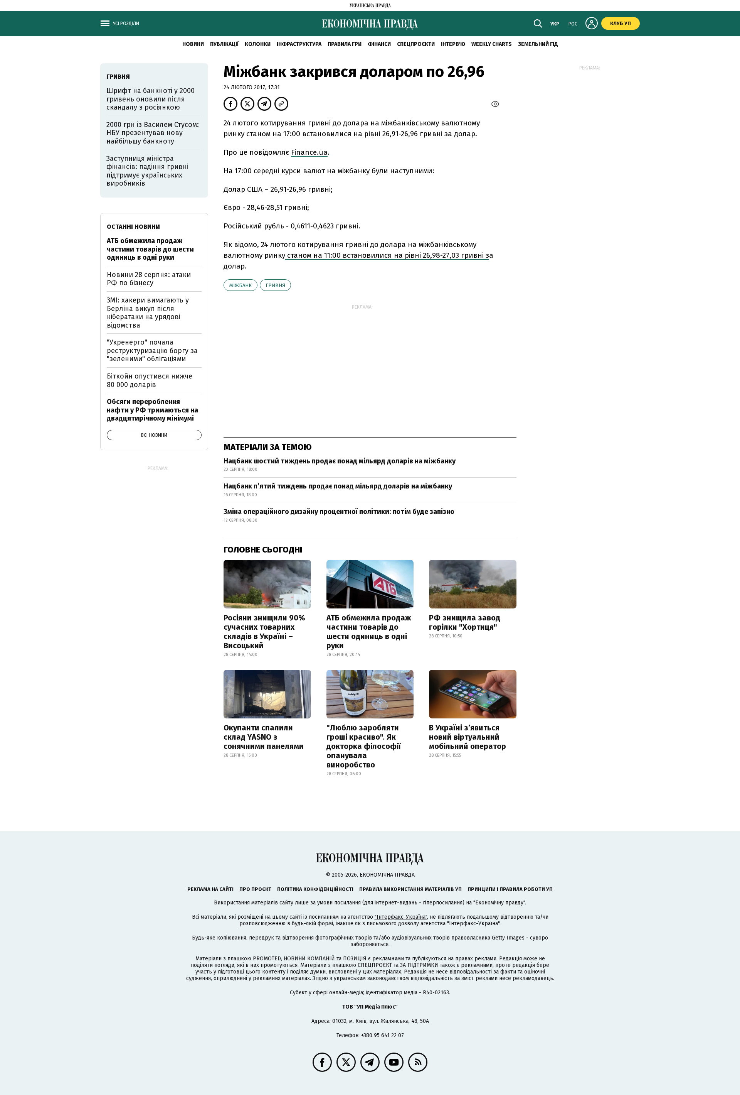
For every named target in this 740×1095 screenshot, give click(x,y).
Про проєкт (255, 889)
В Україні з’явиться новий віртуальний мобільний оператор (467, 737)
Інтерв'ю (453, 44)
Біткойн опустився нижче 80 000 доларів (149, 380)
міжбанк (240, 285)
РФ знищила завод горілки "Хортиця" (464, 622)
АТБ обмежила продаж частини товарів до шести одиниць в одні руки (368, 631)
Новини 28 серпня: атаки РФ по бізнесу (149, 278)
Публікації (224, 44)
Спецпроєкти (416, 44)
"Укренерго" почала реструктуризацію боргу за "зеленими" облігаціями (152, 350)
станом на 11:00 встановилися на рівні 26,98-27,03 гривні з (387, 255)
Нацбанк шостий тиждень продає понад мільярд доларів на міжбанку (340, 461)
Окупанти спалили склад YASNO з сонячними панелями (264, 737)
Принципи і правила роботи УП (510, 889)
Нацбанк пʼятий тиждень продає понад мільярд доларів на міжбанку (338, 486)
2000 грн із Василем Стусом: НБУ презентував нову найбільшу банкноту (152, 132)
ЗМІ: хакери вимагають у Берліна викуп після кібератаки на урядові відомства (148, 313)
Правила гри (345, 44)
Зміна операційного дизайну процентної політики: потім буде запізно (339, 511)
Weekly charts (491, 44)
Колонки (258, 44)
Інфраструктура (299, 44)
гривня (275, 285)
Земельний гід (538, 44)
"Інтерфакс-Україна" (401, 917)
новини (193, 44)
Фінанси (379, 44)
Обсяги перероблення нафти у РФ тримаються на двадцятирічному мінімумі (152, 409)
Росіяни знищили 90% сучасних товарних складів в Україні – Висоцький (264, 631)
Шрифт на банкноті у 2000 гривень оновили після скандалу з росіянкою (150, 99)
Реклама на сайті (210, 889)
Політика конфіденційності (315, 889)
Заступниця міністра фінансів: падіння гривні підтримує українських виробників (147, 171)
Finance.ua (309, 152)
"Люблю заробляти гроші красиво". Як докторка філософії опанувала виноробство (363, 746)
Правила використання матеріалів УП (410, 889)
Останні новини (133, 226)
